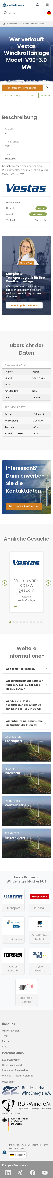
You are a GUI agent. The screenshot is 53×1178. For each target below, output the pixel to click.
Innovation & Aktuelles (15, 1070)
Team (5, 1036)
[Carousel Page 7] (31, 622)
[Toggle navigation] (47, 4)
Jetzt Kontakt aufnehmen (24, 506)
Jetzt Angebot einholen (24, 305)
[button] (49, 13)
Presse (5, 1046)
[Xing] (20, 1172)
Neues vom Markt (12, 1065)
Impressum (14, 1144)
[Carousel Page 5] (24, 622)
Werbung (13, 1148)
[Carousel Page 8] (34, 622)
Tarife (45, 1144)
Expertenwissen (11, 1059)
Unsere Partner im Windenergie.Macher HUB (26, 879)
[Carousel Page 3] (17, 622)
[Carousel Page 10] (41, 622)
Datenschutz (34, 1144)
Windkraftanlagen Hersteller (18, 1075)
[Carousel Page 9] (38, 622)
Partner (6, 1041)
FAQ (22, 1148)
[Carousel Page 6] (27, 622)
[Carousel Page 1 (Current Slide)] (10, 622)
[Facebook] (32, 1172)
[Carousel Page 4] (20, 622)
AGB (23, 1144)
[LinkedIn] (8, 1172)
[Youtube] (45, 1172)
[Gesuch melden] (47, 88)
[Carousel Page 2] (14, 622)
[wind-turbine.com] (4, 23)
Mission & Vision (11, 1030)
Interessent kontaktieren (22, 87)
